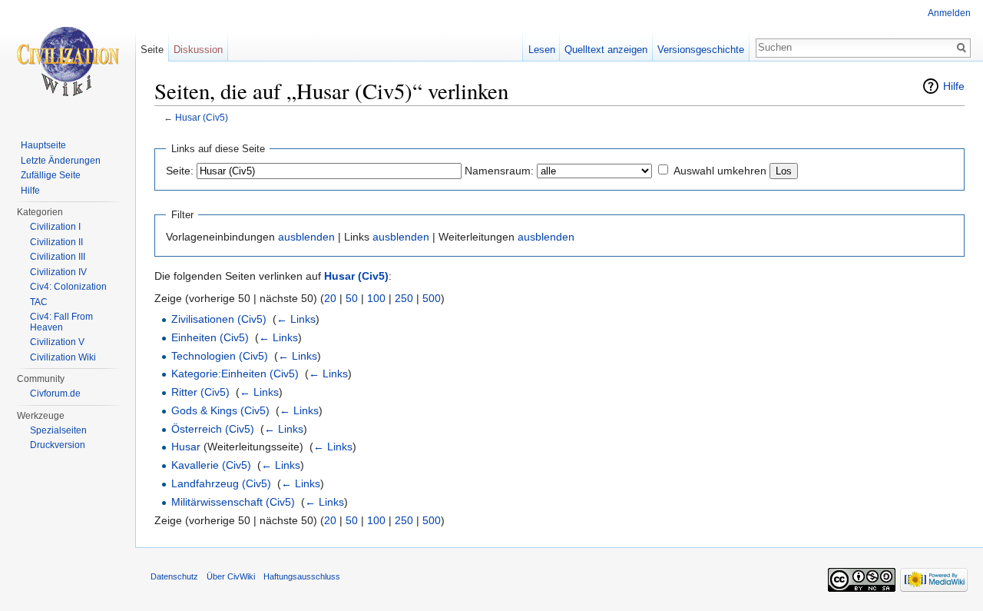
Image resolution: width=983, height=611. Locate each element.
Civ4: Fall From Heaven (61, 322)
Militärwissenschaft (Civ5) (233, 502)
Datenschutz (174, 576)
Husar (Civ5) (201, 117)
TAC (39, 302)
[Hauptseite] (67, 61)
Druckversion (57, 445)
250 (404, 298)
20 (330, 298)
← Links (296, 319)
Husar (185, 446)
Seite (152, 49)
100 (376, 298)
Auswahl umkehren (720, 170)
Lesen (541, 49)
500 (431, 298)
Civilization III (57, 256)
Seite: (180, 170)
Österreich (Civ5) (212, 429)
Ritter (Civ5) (200, 392)
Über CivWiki (231, 576)
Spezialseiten (58, 430)
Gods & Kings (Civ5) (220, 410)
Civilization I (55, 226)
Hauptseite (43, 145)
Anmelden (949, 13)
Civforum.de (55, 393)
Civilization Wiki (63, 357)
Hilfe (954, 86)
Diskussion (198, 49)
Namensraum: (499, 170)
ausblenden (306, 237)
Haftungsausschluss (301, 576)
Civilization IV (58, 272)
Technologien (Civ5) (219, 356)
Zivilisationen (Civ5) (218, 319)
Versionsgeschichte (700, 49)
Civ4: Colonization (68, 286)
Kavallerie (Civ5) (211, 465)
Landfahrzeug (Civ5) (221, 483)
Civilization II (56, 242)
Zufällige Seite (51, 175)
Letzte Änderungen (61, 160)
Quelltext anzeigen (605, 49)
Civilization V (57, 342)
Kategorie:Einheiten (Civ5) (235, 373)
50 (352, 298)
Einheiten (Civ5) (210, 337)
